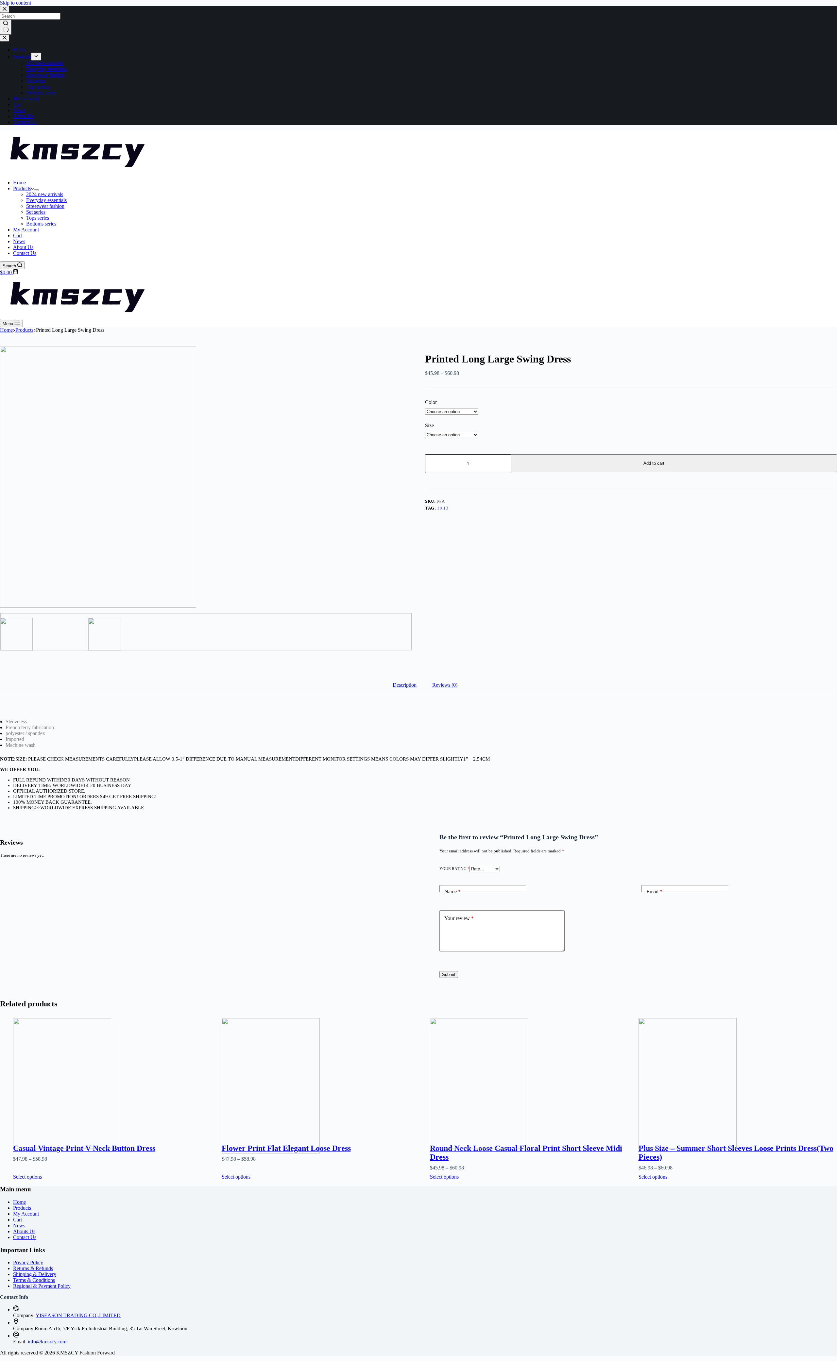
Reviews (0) (444, 685)
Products (22, 1208)
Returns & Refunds (33, 1268)
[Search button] (5, 27)
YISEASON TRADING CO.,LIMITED (78, 1315)
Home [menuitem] (19, 49)
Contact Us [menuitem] (24, 122)
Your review (459, 918)
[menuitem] (36, 56)
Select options (27, 1177)
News (19, 1225)
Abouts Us (24, 1231)
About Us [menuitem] (23, 116)
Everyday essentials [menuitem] (46, 69)
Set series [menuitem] (35, 81)
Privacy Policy (28, 1262)
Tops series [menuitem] (37, 87)
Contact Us (24, 1237)
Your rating (454, 868)
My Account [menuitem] (26, 98)
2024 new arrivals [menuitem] (44, 63)
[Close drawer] (4, 38)
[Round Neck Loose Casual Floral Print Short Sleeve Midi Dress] (529, 1073)
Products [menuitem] (22, 56)
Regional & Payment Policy (42, 1286)
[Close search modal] (4, 9)
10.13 (442, 508)
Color (431, 402)
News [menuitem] (19, 110)
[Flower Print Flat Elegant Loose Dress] (321, 1073)
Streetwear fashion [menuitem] (45, 75)
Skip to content (15, 3)
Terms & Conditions (34, 1280)
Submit (448, 974)
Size (429, 425)
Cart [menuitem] (17, 104)
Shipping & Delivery (34, 1274)
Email (654, 891)
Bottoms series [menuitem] (41, 92)
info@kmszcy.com (47, 1341)
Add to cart (653, 463)
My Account (26, 1214)
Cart (17, 1219)
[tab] (404, 685)
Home (19, 1202)
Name (452, 891)
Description (405, 685)
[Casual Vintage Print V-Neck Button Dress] (112, 1073)
